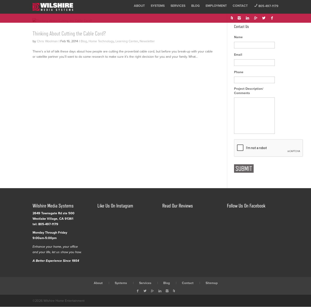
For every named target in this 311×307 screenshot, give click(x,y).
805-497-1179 (266, 6)
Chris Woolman (47, 41)
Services (178, 6)
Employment (216, 6)
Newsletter (147, 41)
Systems (158, 6)
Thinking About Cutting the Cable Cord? (69, 33)
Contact (240, 6)
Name (238, 37)
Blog (195, 6)
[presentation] (268, 148)
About (139, 6)
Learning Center (126, 41)
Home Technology (101, 41)
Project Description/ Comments (248, 91)
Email (238, 55)
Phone (238, 72)
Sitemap (212, 283)
